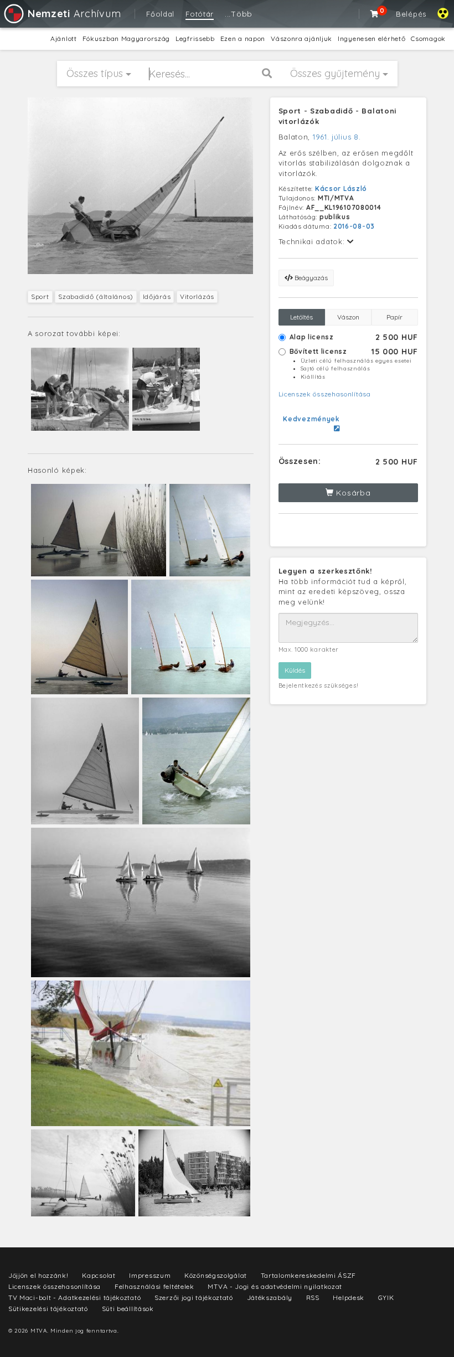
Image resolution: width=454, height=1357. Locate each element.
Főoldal (160, 13)
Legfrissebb (195, 38)
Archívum (74, 13)
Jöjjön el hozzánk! (38, 1275)
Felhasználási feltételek (154, 1286)
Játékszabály (269, 1297)
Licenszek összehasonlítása (324, 394)
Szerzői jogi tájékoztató (193, 1297)
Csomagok (428, 38)
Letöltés (301, 317)
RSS (312, 1297)
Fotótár (199, 13)
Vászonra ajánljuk (301, 38)
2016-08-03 (354, 226)
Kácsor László (341, 188)
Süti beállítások (128, 1308)
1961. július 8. (337, 136)
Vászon (348, 317)
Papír (394, 317)
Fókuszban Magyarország (126, 38)
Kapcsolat (98, 1275)
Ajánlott (63, 38)
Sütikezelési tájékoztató (48, 1308)
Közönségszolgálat (215, 1275)
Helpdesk (348, 1297)
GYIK (386, 1297)
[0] (374, 13)
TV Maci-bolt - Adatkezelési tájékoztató (74, 1297)
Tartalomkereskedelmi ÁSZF (309, 1275)
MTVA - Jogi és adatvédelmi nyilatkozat (275, 1286)
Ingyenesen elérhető (371, 38)
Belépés (411, 13)
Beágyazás (310, 278)
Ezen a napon (242, 38)
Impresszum (150, 1275)
